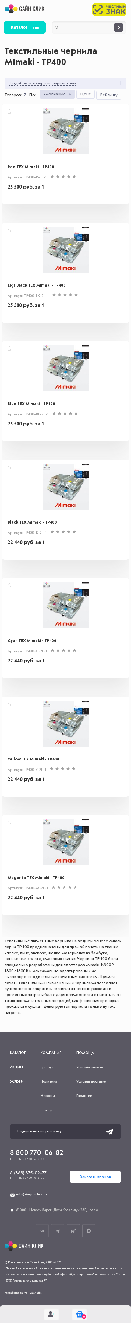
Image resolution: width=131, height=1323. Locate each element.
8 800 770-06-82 (36, 1153)
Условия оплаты (90, 1067)
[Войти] (51, 1314)
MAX (88, 1230)
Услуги (17, 1082)
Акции (16, 1067)
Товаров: (14, 95)
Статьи (46, 1110)
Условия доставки (91, 1082)
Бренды (47, 1067)
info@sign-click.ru (31, 1194)
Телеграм (57, 1230)
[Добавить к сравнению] (9, 111)
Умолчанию (54, 94)
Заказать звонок (95, 1177)
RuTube (73, 1230)
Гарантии (84, 1096)
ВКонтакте (42, 1230)
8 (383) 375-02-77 (28, 1173)
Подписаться (110, 1132)
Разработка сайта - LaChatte (23, 1292)
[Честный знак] (109, 9)
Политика (49, 1082)
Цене (85, 94)
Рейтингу (109, 95)
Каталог (19, 27)
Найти (118, 27)
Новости (48, 1096)
